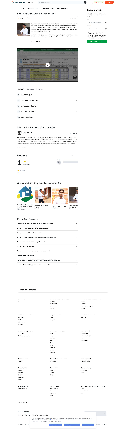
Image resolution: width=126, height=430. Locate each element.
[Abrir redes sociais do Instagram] (77, 134)
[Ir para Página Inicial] (19, 2)
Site (82, 393)
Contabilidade (84, 333)
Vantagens (30, 89)
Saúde (51, 395)
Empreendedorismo (86, 336)
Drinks (20, 320)
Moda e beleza (22, 368)
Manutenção (53, 361)
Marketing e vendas (86, 359)
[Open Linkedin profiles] (26, 415)
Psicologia (52, 352)
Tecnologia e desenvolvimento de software (93, 386)
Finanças (83, 338)
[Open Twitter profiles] (23, 415)
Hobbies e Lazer (22, 359)
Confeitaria (21, 317)
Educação (52, 338)
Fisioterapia (53, 393)
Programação (84, 391)
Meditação (52, 306)
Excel (82, 388)
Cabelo (20, 370)
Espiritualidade (53, 303)
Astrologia (52, 301)
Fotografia (52, 320)
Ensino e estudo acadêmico (57, 331)
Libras (51, 345)
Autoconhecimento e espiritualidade (60, 299)
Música (51, 375)
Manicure (20, 375)
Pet (19, 301)
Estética (20, 372)
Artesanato (53, 370)
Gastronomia (21, 322)
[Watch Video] (48, 65)
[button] (46, 95)
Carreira (83, 301)
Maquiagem (21, 377)
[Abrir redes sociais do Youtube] (74, 134)
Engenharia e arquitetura (25, 331)
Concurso (52, 333)
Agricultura (84, 370)
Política (52, 350)
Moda (19, 379)
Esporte (52, 391)
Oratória (83, 308)
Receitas (20, 324)
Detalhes (39, 89)
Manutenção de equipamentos (58, 359)
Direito (51, 336)
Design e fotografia (55, 315)
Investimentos (84, 340)
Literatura (52, 347)
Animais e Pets (22, 299)
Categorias (31, 2)
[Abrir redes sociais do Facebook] (70, 134)
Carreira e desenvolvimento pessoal (91, 299)
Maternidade (84, 317)
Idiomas (52, 343)
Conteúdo (21, 89)
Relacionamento (22, 388)
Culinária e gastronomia (25, 315)
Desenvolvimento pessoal (87, 306)
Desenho (52, 372)
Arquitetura (21, 333)
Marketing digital (85, 361)
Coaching (83, 303)
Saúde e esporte (54, 386)
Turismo (20, 361)
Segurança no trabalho (24, 336)
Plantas (83, 372)
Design (51, 317)
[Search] (85, 2)
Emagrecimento (54, 388)
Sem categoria (22, 402)
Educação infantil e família (88, 315)
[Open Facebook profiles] (20, 415)
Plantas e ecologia (86, 368)
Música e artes (54, 368)
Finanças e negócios (86, 331)
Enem (51, 340)
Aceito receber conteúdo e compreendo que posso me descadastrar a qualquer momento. (98, 33)
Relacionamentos (23, 386)
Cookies (104, 424)
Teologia (52, 308)
